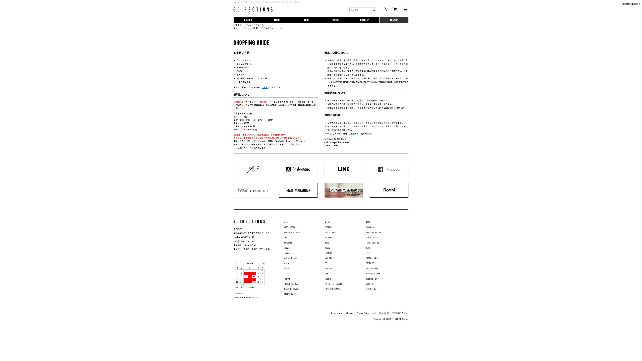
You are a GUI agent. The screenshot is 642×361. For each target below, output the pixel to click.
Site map (349, 313)
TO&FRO (328, 278)
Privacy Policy (363, 313)
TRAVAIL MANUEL (291, 283)
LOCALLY (328, 253)
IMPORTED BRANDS (333, 289)
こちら (265, 87)
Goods (335, 20)
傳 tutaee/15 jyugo (333, 283)
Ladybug (287, 253)
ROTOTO (287, 268)
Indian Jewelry (372, 242)
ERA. (286, 237)
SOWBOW (328, 268)
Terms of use (336, 313)
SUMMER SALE (372, 289)
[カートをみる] (395, 10)
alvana (287, 222)
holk (327, 242)
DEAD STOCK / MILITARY (294, 232)
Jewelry (365, 20)
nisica (286, 263)
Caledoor (370, 227)
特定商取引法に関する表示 (393, 313)
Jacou (327, 248)
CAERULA (329, 227)
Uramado (370, 283)
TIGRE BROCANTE (373, 273)
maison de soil (290, 258)
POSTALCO (370, 263)
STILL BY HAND (372, 268)
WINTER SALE (289, 294)
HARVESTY (288, 242)
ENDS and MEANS (373, 232)
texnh (286, 273)
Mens (277, 20)
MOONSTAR (329, 258)
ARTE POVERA (289, 227)
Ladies (248, 20)
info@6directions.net (244, 241)
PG (326, 263)
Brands (394, 20)
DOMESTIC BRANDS (291, 289)
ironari (287, 248)
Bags (306, 20)
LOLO (368, 253)
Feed (374, 313)
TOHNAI (287, 278)
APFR (368, 222)
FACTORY (328, 237)
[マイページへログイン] (385, 10)
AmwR (327, 222)
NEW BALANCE (372, 258)
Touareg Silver (372, 278)
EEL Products (330, 232)
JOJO (368, 248)
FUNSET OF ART (372, 237)
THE (326, 273)
